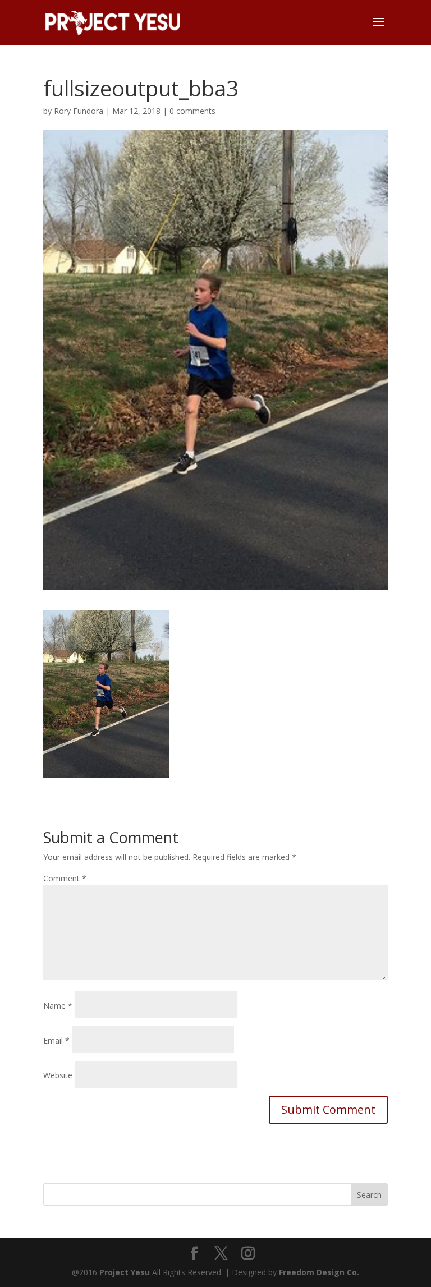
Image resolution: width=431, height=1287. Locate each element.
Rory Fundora (78, 110)
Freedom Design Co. (319, 1272)
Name (57, 1005)
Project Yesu (124, 1272)
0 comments (192, 110)
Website (57, 1075)
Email (56, 1040)
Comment (64, 878)
